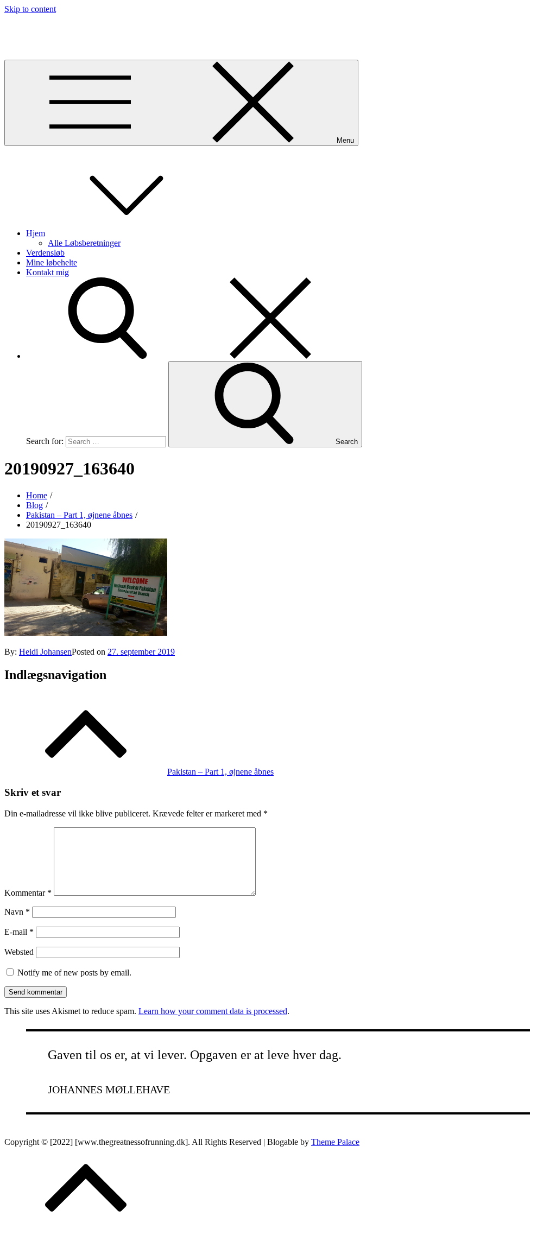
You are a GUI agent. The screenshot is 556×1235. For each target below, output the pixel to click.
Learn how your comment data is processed (212, 1011)
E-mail (19, 931)
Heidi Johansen (45, 651)
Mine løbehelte (51, 262)
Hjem (35, 233)
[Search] (189, 355)
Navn (17, 911)
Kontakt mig (47, 272)
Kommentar (28, 892)
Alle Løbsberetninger (84, 243)
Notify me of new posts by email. (74, 972)
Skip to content (30, 9)
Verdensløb (45, 252)
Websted (19, 952)
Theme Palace (335, 1142)
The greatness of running (47, 27)
